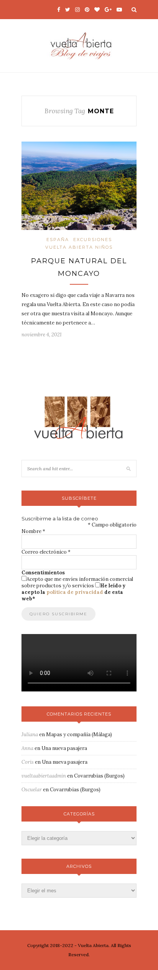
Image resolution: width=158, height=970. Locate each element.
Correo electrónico (46, 552)
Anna (27, 748)
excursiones (92, 239)
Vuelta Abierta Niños (79, 247)
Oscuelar (31, 789)
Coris (27, 762)
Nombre (33, 531)
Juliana (29, 734)
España (57, 239)
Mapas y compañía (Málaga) (79, 734)
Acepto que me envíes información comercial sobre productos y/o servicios (77, 582)
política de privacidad (74, 592)
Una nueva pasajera (64, 748)
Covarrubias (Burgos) (99, 776)
